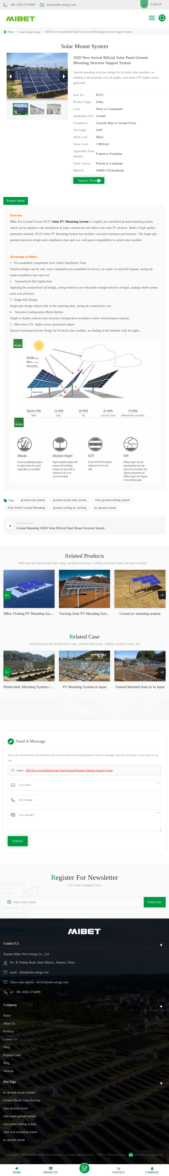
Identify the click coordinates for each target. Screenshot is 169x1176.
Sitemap (8, 1071)
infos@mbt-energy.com (61, 4)
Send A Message (84, 1168)
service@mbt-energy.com (52, 982)
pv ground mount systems (19, 1092)
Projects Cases (12, 1055)
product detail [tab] (16, 200)
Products (8, 1031)
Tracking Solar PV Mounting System (84, 613)
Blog (6, 1063)
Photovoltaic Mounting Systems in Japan (29, 687)
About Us (9, 1023)
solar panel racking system (19, 1124)
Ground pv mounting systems (139, 613)
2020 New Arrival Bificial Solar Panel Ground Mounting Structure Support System (69, 770)
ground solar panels (33, 500)
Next (161, 595)
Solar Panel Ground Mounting (26, 507)
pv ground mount (105, 507)
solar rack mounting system (20, 1132)
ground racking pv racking (69, 507)
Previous (7, 595)
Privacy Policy (116, 1154)
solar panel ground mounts (19, 1116)
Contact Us (10, 1039)
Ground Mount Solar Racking (21, 1100)
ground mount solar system (70, 500)
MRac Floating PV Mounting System (29, 613)
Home (7, 1015)
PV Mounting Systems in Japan (85, 687)
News (6, 1047)
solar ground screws (15, 1108)
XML (100, 1154)
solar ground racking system (112, 500)
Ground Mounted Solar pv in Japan (140, 687)
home (10, 31)
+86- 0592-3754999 (22, 4)
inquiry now (87, 180)
